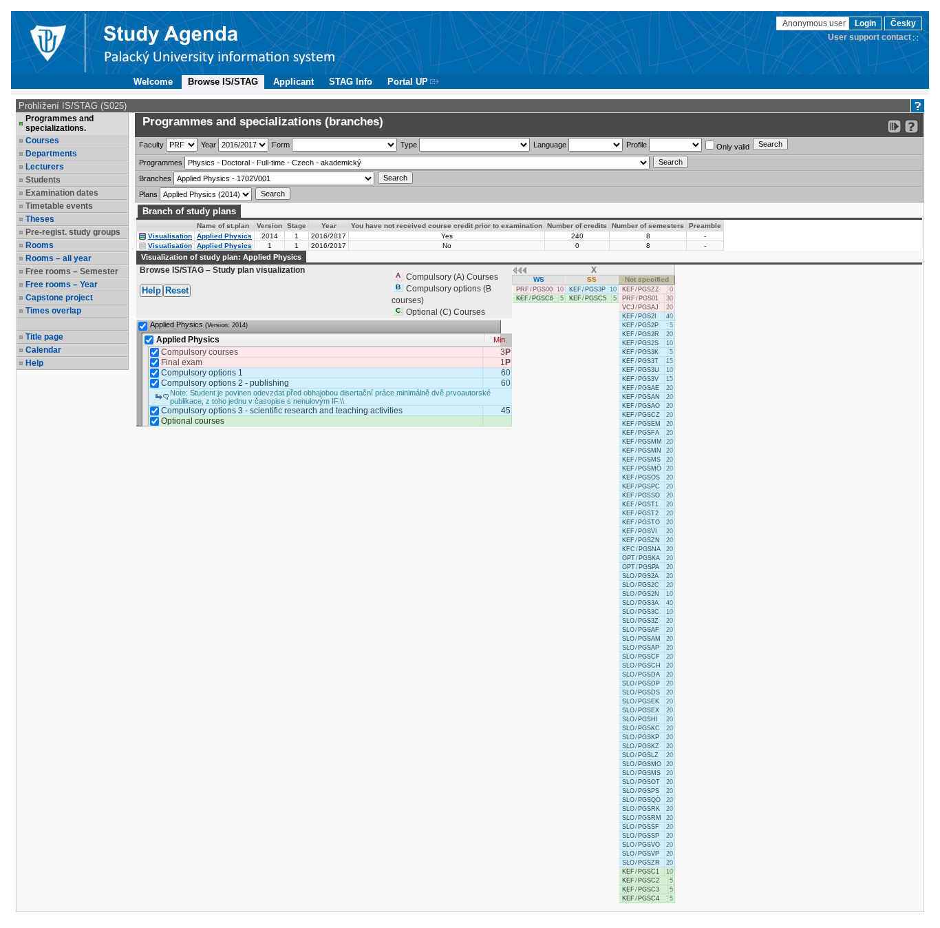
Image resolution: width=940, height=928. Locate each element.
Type (408, 145)
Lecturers (44, 167)
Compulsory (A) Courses (452, 277)
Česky (903, 23)
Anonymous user (815, 23)
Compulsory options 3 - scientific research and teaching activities (282, 410)
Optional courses (192, 421)
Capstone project (59, 297)
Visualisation (170, 236)
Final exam (181, 362)
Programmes (160, 162)
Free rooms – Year (61, 284)
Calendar (43, 350)
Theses (39, 219)
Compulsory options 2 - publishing (225, 383)
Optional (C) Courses (445, 312)
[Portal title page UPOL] (219, 42)
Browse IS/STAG (223, 81)
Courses (42, 140)
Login (865, 23)
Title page (44, 337)
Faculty (151, 145)
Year (208, 145)
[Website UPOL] (47, 42)
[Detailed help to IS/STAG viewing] (911, 126)
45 (506, 410)
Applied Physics (224, 236)
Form (281, 145)
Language (549, 145)
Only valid (731, 147)
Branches (155, 178)
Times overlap (53, 311)
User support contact (869, 37)
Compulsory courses (199, 352)
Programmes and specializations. (59, 123)
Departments (51, 153)
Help (34, 363)
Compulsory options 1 (202, 373)
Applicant (293, 81)
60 (506, 373)
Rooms (39, 245)
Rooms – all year (58, 258)
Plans (148, 194)
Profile (636, 145)
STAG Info (350, 81)
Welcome (153, 81)
